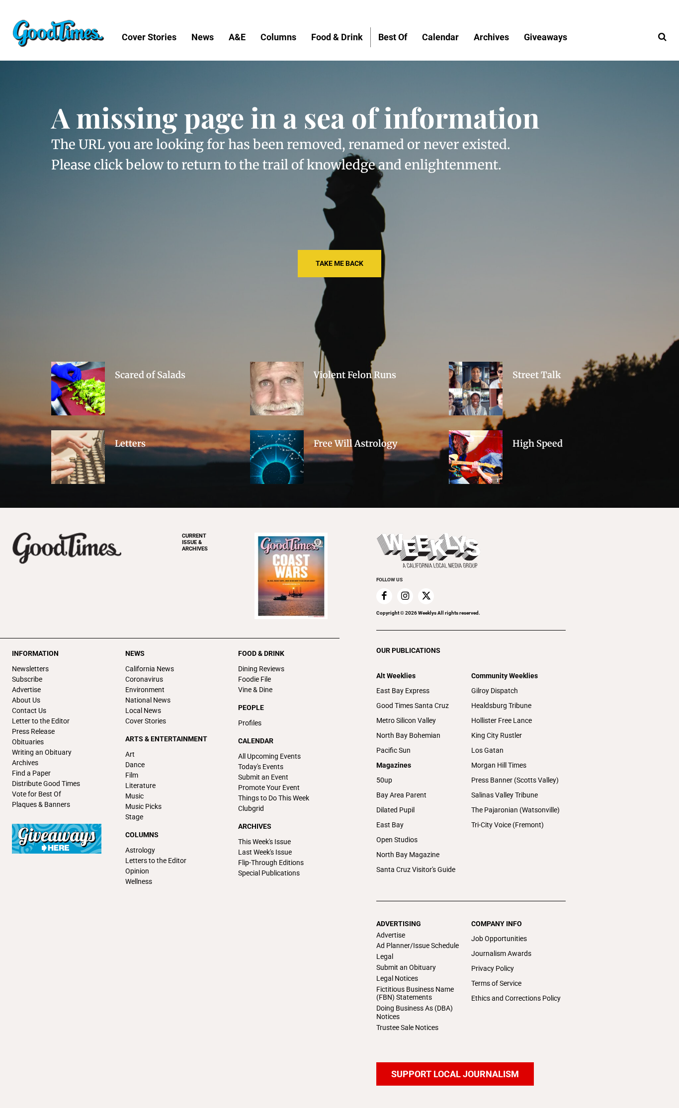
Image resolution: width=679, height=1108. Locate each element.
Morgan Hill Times (498, 765)
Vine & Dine (255, 690)
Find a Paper (31, 773)
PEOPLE (251, 708)
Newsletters (30, 669)
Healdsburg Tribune (501, 706)
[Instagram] (405, 596)
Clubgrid (251, 808)
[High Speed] (476, 457)
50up (384, 780)
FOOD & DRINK (261, 653)
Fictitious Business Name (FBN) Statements (415, 993)
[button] (662, 37)
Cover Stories (145, 721)
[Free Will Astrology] (277, 457)
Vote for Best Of (36, 794)
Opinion (137, 871)
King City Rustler (496, 735)
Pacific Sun (393, 750)
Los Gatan (487, 750)
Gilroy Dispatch (494, 691)
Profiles (249, 723)
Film (131, 775)
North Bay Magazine (407, 855)
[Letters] (78, 457)
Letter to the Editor (41, 721)
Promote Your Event (269, 787)
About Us (26, 700)
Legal (384, 956)
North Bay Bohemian (408, 735)
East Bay (390, 825)
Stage (134, 817)
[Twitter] (426, 596)
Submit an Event (263, 777)
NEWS (135, 653)
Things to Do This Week (273, 798)
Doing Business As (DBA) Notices (414, 1012)
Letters (130, 443)
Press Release (33, 731)
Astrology (140, 850)
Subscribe (27, 679)
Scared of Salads (150, 375)
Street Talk (536, 375)
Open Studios (397, 840)
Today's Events (260, 767)
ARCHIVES (195, 542)
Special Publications (269, 873)
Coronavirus (144, 679)
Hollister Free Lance (501, 720)
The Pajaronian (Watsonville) (515, 810)
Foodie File (254, 679)
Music (134, 796)
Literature (140, 786)
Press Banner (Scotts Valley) (515, 780)
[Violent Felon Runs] (277, 388)
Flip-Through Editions (271, 863)
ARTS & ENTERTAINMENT (166, 739)
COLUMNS (142, 835)
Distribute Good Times (46, 784)
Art (130, 754)
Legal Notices (397, 978)
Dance (135, 765)
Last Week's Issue (265, 852)
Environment (145, 690)
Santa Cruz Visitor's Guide (415, 869)
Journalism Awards (501, 953)
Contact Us (29, 710)
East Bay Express (402, 691)
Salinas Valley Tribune (504, 795)
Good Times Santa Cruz (412, 706)
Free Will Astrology (356, 443)
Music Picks (143, 806)
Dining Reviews (261, 669)
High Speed (537, 443)
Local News (143, 710)
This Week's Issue (264, 842)
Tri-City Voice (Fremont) (507, 825)
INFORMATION (35, 653)
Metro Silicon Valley (406, 720)
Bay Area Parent (401, 795)
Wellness (138, 881)
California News (149, 669)
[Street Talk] (476, 388)
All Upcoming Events (269, 756)
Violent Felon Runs (355, 375)
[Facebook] (384, 596)
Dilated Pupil (395, 810)
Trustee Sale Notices (407, 1027)
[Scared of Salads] (78, 388)
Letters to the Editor (155, 861)
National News (147, 700)
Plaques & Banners (41, 804)
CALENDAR (255, 741)
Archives (25, 763)
